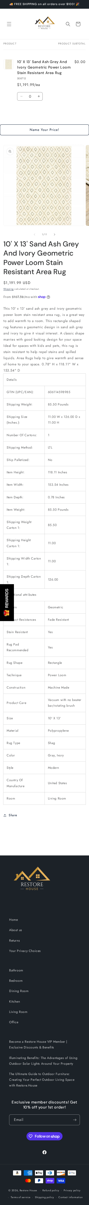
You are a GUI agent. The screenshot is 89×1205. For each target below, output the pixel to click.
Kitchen (14, 1001)
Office (13, 1022)
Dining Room (19, 991)
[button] (9, 24)
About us (15, 930)
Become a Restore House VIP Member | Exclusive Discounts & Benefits (38, 1044)
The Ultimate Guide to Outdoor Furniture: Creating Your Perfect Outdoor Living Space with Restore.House (41, 1080)
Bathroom (16, 970)
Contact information (70, 1197)
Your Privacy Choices (25, 951)
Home (13, 919)
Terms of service (20, 1197)
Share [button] (13, 815)
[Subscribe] (75, 1119)
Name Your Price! (44, 129)
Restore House (28, 1190)
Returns (14, 940)
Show (7, 602)
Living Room (18, 1011)
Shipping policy (44, 1197)
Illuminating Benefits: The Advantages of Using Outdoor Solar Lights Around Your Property (43, 1061)
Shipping (8, 289)
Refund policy (50, 1190)
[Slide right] (55, 234)
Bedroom (16, 980)
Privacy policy (72, 1190)
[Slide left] (34, 234)
